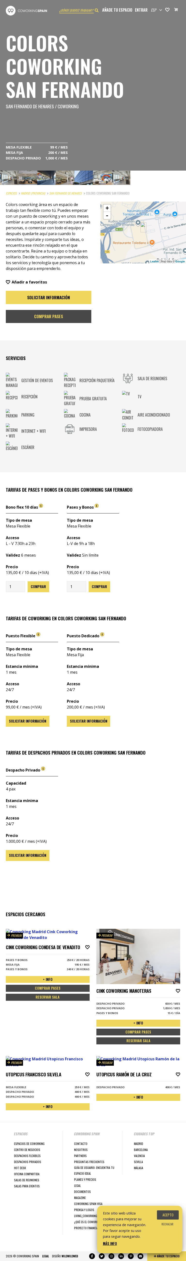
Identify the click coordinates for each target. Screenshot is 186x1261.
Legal (77, 1185)
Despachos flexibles (27, 1156)
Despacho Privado (23, 770)
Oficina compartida (26, 1174)
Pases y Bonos (81, 507)
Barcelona (141, 1150)
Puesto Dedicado (83, 635)
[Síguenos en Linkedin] (121, 1256)
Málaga (138, 1168)
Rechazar (167, 1224)
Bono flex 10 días (22, 507)
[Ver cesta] (176, 10)
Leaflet (154, 261)
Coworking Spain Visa (88, 1204)
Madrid (138, 1144)
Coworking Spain (26, 11)
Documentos (82, 1192)
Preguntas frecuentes (89, 1162)
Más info (110, 1243)
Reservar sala (48, 997)
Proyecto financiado (87, 1228)
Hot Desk (20, 1168)
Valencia (139, 1156)
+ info (48, 979)
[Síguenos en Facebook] (92, 1256)
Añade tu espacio (117, 10)
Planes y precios (85, 1179)
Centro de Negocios (27, 1150)
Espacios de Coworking (29, 1144)
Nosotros (81, 1150)
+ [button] (107, 208)
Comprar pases (48, 316)
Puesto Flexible (21, 635)
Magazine (80, 1198)
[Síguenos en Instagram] (111, 1256)
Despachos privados (27, 1162)
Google (180, 261)
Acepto (168, 1214)
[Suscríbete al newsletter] (140, 1256)
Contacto (80, 1144)
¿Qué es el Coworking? (89, 1222)
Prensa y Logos (84, 1210)
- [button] (107, 215)
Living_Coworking (85, 1216)
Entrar (141, 10)
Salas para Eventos (27, 1186)
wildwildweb (70, 1256)
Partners (80, 1156)
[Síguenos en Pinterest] (131, 1256)
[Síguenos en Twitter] (102, 1256)
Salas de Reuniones (26, 1180)
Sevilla (138, 1162)
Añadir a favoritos (29, 282)
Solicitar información (48, 297)
